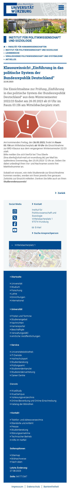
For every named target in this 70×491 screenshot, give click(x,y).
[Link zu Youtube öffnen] (13, 230)
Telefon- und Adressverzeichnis (27, 419)
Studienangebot (19, 319)
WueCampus (18, 394)
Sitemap (15, 455)
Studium (15, 287)
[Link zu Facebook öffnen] (13, 224)
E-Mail (38, 227)
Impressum (17, 486)
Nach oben (16, 462)
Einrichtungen (18, 297)
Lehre (14, 293)
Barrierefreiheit (51, 486)
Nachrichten (17, 322)
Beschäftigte (17, 329)
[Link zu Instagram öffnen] (13, 211)
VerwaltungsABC (19, 333)
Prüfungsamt (18, 365)
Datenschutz (33, 486)
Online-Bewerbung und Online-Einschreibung (33, 400)
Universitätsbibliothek (22, 352)
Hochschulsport (19, 358)
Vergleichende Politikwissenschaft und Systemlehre (34, 56)
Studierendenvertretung (23, 372)
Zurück (61, 193)
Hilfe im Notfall (18, 440)
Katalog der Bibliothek (22, 404)
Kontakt (38, 204)
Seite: (13, 476)
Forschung (16, 290)
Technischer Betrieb (21, 436)
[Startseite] (4, 47)
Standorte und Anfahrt (22, 423)
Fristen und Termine (21, 316)
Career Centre (18, 375)
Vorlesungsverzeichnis (22, 397)
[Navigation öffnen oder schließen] (61, 7)
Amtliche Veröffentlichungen (25, 336)
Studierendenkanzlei (21, 368)
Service (15, 345)
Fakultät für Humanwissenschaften (27, 47)
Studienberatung (19, 362)
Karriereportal (18, 326)
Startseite (16, 276)
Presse (14, 426)
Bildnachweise (18, 458)
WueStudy (16, 390)
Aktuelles (11, 59)
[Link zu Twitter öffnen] (13, 218)
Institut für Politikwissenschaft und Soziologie (32, 50)
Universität (16, 283)
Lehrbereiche (12, 53)
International (17, 300)
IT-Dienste (16, 355)
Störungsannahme (20, 433)
